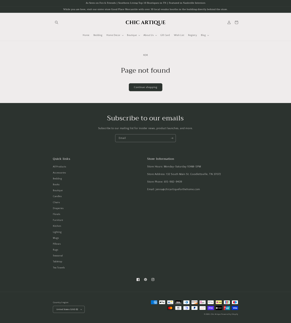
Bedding (57, 178)
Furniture (58, 220)
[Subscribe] (172, 138)
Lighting (57, 232)
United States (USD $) (67, 309)
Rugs (55, 249)
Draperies (58, 208)
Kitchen (57, 226)
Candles (57, 196)
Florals (56, 214)
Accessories (59, 172)
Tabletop (57, 261)
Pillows (57, 244)
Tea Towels (59, 267)
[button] (56, 22)
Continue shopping (145, 87)
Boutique (58, 190)
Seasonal (58, 255)
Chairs (56, 202)
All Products (59, 166)
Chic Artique (216, 314)
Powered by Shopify (229, 314)
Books (56, 184)
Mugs (56, 238)
